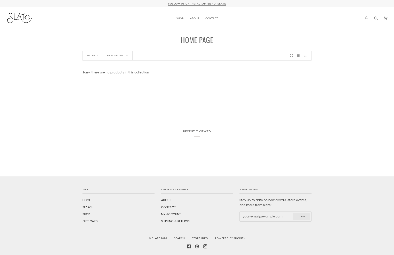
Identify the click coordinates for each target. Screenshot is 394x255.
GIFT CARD (90, 221)
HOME (86, 200)
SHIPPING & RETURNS (175, 221)
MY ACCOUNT (171, 214)
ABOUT (166, 200)
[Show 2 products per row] (291, 55)
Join (301, 216)
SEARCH (87, 207)
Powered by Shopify (230, 238)
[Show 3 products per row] (298, 55)
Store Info (200, 238)
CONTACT (168, 207)
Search (179, 238)
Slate (156, 238)
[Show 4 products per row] (306, 55)
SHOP (86, 214)
